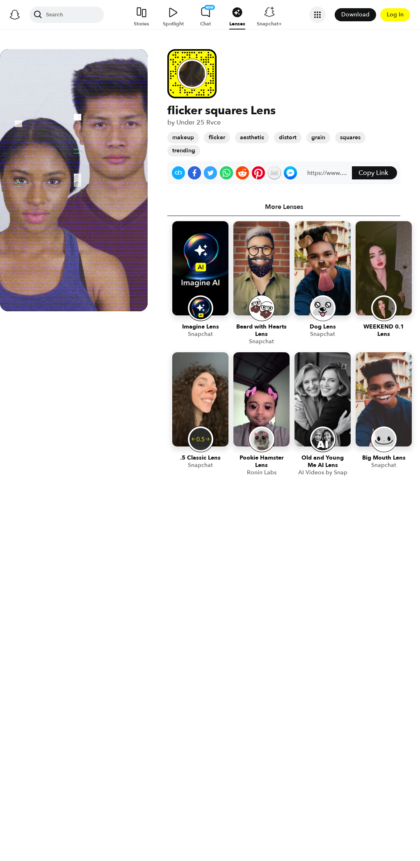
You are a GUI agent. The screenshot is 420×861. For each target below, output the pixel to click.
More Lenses (284, 206)
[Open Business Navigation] (317, 15)
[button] (178, 172)
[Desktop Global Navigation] (14, 14)
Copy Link (373, 172)
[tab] (283, 206)
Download (355, 14)
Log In (395, 14)
